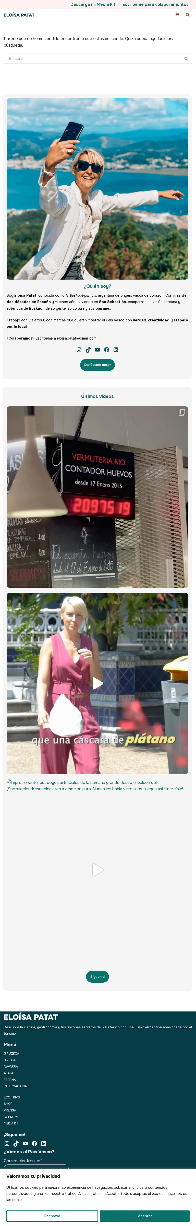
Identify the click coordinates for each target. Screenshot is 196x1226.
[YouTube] (97, 350)
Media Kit (11, 1123)
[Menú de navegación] (177, 14)
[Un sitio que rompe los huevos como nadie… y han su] (97, 497)
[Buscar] (188, 15)
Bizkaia (9, 1060)
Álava (8, 1073)
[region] (98, 1197)
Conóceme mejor (97, 364)
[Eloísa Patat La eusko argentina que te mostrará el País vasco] (19, 14)
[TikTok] (88, 350)
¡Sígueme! (97, 976)
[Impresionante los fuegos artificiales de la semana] (97, 870)
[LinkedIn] (116, 350)
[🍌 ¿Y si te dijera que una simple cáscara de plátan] (97, 683)
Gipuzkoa (11, 1054)
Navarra (11, 1067)
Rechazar (52, 1216)
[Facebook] (107, 350)
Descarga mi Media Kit (92, 4)
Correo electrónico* (23, 1161)
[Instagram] (79, 350)
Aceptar (145, 1216)
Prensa (10, 1110)
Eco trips (12, 1097)
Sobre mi (11, 1117)
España (10, 1080)
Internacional (16, 1086)
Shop (8, 1104)
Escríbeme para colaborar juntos (155, 4)
